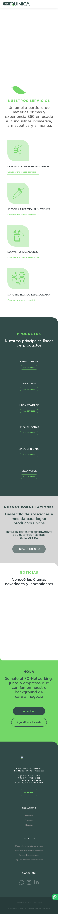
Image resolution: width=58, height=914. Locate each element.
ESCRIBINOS (29, 792)
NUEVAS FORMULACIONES (22, 252)
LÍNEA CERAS (29, 383)
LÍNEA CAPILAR (29, 361)
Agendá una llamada (29, 722)
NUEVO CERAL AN (14, 628)
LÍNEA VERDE (29, 471)
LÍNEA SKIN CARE (29, 449)
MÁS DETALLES (29, 367)
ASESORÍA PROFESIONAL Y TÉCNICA (28, 209)
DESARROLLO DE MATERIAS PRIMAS (28, 166)
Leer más (9, 647)
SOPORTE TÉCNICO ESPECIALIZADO (28, 295)
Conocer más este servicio (21, 172)
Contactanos (29, 711)
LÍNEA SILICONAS (29, 427)
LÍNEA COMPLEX (29, 405)
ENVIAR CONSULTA (29, 549)
